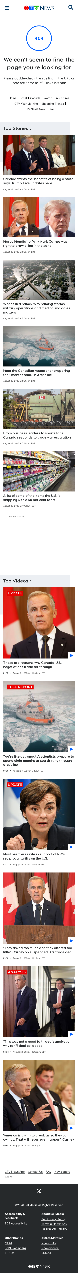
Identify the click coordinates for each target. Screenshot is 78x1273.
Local (23, 98)
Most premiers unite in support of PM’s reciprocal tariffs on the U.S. (34, 856)
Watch (48, 98)
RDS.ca (46, 1252)
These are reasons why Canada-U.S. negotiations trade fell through (32, 665)
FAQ (48, 1171)
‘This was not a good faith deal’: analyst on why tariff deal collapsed (37, 1044)
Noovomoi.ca (50, 1248)
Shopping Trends (52, 103)
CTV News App (15, 1171)
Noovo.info (48, 1243)
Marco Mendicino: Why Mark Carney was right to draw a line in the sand (35, 244)
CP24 (8, 1243)
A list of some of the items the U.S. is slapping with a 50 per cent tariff (31, 498)
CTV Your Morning (26, 103)
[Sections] (7, 8)
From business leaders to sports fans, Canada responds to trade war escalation (37, 435)
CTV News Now (34, 109)
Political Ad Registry (54, 1228)
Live (51, 109)
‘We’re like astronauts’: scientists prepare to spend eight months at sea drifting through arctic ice (38, 761)
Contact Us (35, 1171)
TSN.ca (10, 1252)
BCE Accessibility (16, 1223)
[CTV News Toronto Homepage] (39, 8)
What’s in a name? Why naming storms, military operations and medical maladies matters (36, 308)
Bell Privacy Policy (53, 1219)
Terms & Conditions (54, 1224)
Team (8, 1177)
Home (12, 98)
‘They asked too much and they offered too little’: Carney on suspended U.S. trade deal (37, 950)
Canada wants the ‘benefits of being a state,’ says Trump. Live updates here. (39, 181)
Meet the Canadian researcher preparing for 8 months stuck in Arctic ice (36, 373)
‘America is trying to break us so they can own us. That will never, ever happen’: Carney (38, 1137)
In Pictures (62, 98)
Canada (35, 98)
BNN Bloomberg (15, 1248)
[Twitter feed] (39, 1191)
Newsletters (62, 1171)
